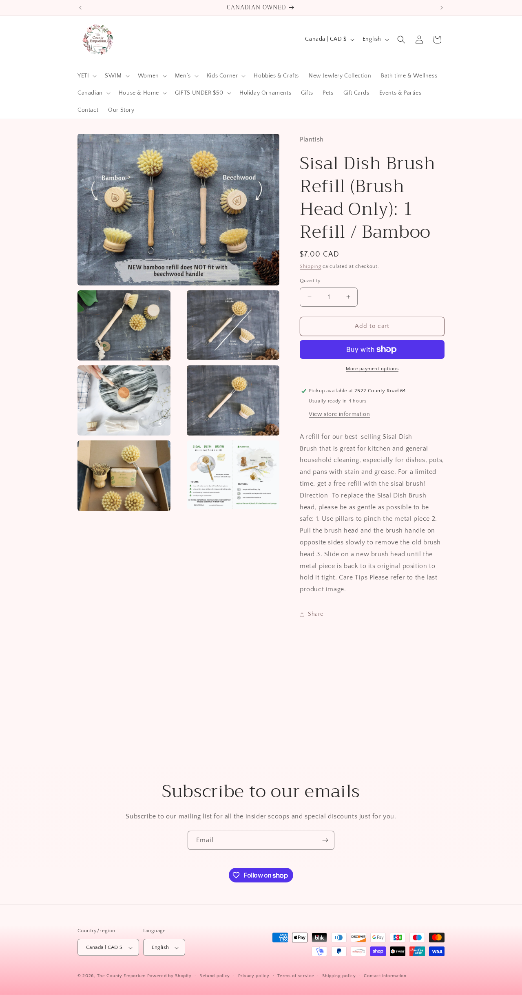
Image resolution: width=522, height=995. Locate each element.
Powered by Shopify (169, 976)
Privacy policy (254, 975)
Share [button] (315, 614)
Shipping (310, 266)
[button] (86, 75)
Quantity (310, 280)
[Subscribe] (325, 840)
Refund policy (214, 975)
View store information (339, 414)
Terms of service (295, 975)
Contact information (385, 975)
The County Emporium (122, 976)
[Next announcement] (442, 7)
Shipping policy (339, 975)
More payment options (372, 368)
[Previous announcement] (80, 7)
